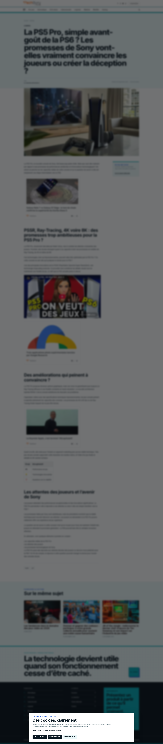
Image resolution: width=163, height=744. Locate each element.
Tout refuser (40, 737)
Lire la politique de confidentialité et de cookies (47, 730)
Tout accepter (54, 737)
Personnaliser (69, 737)
